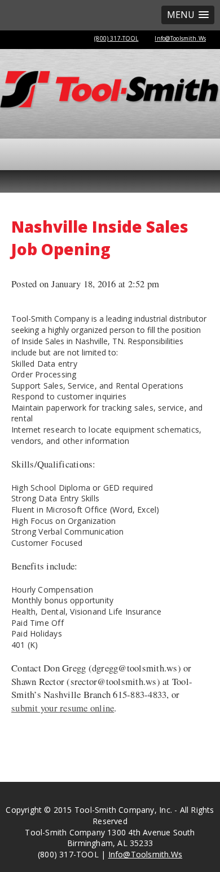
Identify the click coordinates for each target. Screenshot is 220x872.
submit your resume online (62, 707)
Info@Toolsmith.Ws (180, 38)
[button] (187, 15)
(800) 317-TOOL (116, 38)
